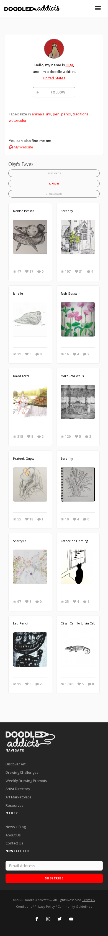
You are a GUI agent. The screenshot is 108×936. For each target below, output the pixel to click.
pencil (66, 114)
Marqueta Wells (72, 376)
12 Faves (54, 183)
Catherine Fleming (74, 541)
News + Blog (16, 826)
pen (56, 114)
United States (54, 77)
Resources (15, 805)
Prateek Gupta (24, 458)
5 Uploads (54, 173)
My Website (23, 147)
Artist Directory (18, 788)
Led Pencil (21, 623)
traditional (81, 114)
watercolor (18, 120)
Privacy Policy (45, 906)
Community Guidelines (75, 906)
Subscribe (54, 878)
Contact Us (14, 843)
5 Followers (54, 194)
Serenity (67, 211)
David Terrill (21, 376)
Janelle (18, 293)
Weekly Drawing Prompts (26, 780)
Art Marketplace (19, 797)
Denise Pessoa (23, 211)
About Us (13, 835)
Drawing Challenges (22, 772)
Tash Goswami (71, 293)
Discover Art (15, 764)
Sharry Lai (20, 541)
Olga (69, 64)
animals (38, 114)
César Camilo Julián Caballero (82, 623)
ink (48, 114)
